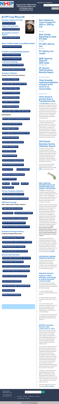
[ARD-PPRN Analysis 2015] (8, 291)
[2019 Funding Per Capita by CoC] (10, 130)
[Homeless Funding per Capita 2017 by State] (13, 263)
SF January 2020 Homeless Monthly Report (46, 70)
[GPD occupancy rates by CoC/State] (11, 30)
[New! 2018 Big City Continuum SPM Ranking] (13, 66)
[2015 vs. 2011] (25, 185)
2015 (4, 246)
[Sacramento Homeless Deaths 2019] (11, 39)
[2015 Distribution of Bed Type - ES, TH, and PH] (13, 239)
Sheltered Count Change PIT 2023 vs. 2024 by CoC (47, 23)
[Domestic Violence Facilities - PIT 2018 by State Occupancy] (16, 112)
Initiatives (19, 16)
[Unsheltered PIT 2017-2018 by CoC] (11, 98)
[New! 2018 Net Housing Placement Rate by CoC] (14, 70)
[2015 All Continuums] (8, 214)
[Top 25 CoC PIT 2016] (7, 170)
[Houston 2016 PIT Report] (8, 188)
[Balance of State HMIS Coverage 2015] (23, 214)
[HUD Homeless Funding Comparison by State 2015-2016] (16, 272)
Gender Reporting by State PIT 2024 (47, 37)
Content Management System (26, 403)
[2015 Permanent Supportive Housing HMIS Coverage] (15, 219)
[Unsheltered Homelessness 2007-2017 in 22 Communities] (16, 267)
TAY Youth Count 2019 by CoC (12, 93)
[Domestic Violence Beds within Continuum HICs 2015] (15, 252)
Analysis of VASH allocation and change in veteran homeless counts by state (47, 278)
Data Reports (28, 16)
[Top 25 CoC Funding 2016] (23, 170)
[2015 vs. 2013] (15, 185)
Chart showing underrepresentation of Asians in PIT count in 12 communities (48, 84)
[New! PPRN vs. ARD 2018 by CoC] (10, 148)
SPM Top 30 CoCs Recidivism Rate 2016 (14, 160)
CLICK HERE (52, 251)
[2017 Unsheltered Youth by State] (10, 108)
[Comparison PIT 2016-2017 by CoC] (11, 103)
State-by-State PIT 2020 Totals (46, 61)
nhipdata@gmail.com (7, 396)
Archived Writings (7, 17)
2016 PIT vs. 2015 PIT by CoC (9, 179)
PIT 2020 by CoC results (46, 52)
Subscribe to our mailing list (44, 2)
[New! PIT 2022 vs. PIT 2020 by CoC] (11, 80)
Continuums (37, 16)
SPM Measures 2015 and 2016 (9, 155)
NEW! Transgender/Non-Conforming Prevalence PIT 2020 (16, 118)
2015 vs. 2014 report (49, 386)
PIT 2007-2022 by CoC (46, 45)
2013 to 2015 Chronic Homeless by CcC (12, 194)
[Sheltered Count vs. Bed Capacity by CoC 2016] (13, 176)
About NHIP (11, 16)
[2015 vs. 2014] (6, 185)
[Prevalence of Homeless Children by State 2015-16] (14, 277)
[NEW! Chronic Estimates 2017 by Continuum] (13, 166)
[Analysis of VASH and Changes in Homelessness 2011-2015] (16, 287)
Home (4, 16)
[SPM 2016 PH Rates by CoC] (9, 152)
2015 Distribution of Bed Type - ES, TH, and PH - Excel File (18, 242)
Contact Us (17, 17)
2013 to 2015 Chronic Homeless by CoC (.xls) (13, 198)
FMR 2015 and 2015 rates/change (10, 294)
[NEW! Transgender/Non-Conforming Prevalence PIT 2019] (16, 134)
